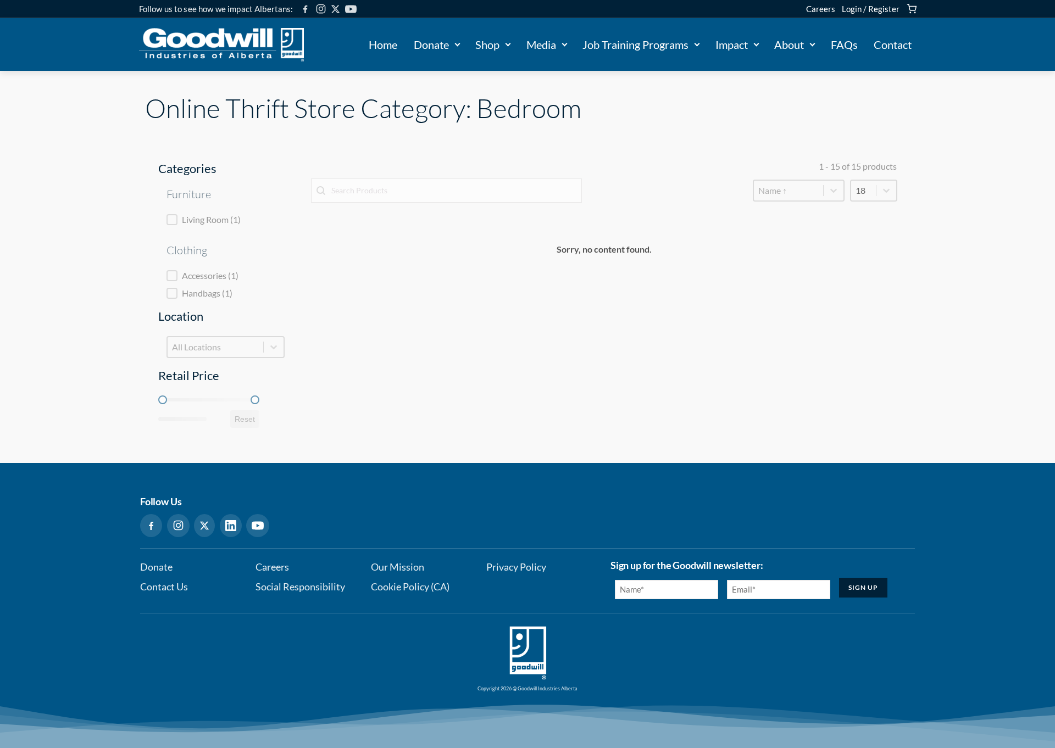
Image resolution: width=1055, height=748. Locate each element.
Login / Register (870, 9)
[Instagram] (320, 8)
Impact (731, 44)
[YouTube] (351, 9)
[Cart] (912, 9)
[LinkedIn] (231, 525)
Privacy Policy (516, 567)
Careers (820, 9)
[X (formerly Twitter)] (335, 9)
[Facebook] (305, 9)
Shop (487, 44)
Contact (893, 44)
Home (383, 44)
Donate (431, 44)
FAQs (844, 44)
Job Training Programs (635, 44)
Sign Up (863, 587)
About (789, 44)
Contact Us (164, 587)
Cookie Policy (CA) (410, 587)
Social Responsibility (300, 587)
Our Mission (397, 567)
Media (541, 44)
